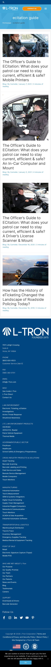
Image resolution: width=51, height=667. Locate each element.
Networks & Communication (13, 509)
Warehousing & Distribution (13, 528)
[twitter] (22, 617)
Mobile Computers (9, 476)
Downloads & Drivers (10, 601)
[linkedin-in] (16, 617)
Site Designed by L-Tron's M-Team (25, 640)
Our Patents (7, 579)
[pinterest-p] (33, 617)
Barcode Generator (10, 604)
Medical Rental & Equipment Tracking (17, 540)
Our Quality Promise (10, 570)
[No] (48, 659)
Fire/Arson (6, 445)
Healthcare (6, 449)
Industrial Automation (10, 491)
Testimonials (7, 588)
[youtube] (28, 617)
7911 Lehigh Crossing (10, 345)
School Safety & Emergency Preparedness (19, 452)
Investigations (8, 411)
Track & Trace (8, 531)
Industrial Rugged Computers (14, 506)
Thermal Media (8, 436)
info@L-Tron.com (9, 382)
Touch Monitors (8, 480)
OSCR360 (6, 427)
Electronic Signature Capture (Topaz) (17, 553)
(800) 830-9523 (9, 360)
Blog (4, 84)
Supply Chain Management (13, 503)
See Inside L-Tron (9, 391)
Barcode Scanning (9, 464)
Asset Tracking (8, 461)
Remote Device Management (14, 473)
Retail (4, 549)
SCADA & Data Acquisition (12, 515)
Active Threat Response (12, 415)
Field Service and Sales (11, 470)
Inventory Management (11, 534)
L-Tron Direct (7, 394)
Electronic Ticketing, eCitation (14, 408)
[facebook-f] (5, 617)
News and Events (9, 582)
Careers (5, 592)
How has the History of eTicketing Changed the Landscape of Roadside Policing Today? (23, 297)
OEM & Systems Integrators (13, 497)
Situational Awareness (11, 418)
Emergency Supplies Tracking (14, 537)
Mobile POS (7, 556)
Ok (26, 662)
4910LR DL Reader (10, 430)
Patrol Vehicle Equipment (12, 433)
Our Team (6, 573)
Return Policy (42, 637)
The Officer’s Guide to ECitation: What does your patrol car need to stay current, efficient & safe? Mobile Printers (25, 70)
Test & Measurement (10, 494)
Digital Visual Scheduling (12, 500)
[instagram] (11, 617)
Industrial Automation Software (14, 519)
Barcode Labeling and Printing (14, 467)
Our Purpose (7, 567)
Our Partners (7, 576)
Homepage (6, 23)
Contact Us (7, 397)
